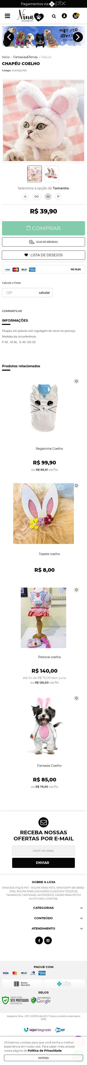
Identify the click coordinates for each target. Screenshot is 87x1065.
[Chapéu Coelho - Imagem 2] (51, 173)
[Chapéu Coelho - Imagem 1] (34, 173)
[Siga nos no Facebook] (39, 940)
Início (6, 57)
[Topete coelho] (43, 529)
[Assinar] (43, 863)
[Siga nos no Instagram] (48, 940)
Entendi (43, 1058)
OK (44, 292)
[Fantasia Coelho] (43, 742)
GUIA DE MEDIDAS (47, 242)
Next (78, 37)
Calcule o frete (11, 282)
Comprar (46, 228)
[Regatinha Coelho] (43, 425)
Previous (9, 37)
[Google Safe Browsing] (41, 1000)
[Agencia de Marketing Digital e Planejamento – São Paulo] (60, 1030)
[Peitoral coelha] (43, 636)
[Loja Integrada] (37, 1030)
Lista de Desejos (47, 255)
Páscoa (46, 57)
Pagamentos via (35, 4)
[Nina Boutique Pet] (30, 16)
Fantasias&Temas (25, 57)
